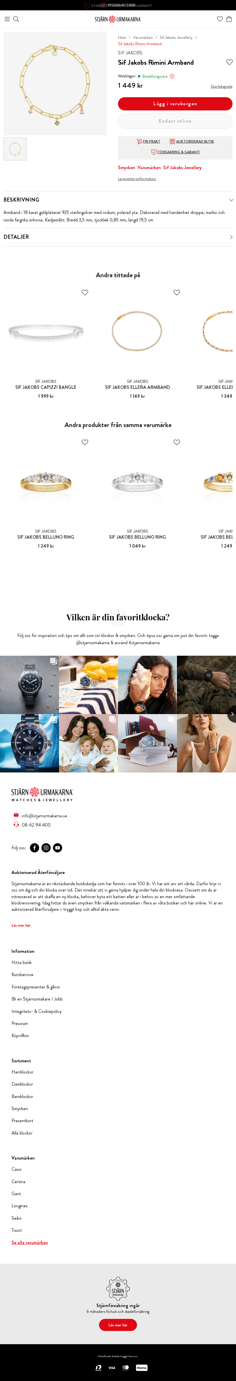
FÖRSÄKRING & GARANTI (179, 152)
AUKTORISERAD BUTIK (195, 141)
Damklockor (22, 1084)
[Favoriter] (220, 19)
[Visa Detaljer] (231, 237)
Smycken (126, 167)
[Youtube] (57, 847)
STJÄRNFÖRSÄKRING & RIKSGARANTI (121, 5)
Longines (20, 1206)
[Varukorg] (229, 19)
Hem (122, 37)
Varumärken (143, 37)
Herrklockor (22, 1072)
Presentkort (22, 1121)
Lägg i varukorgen (175, 103)
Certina (18, 1182)
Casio (17, 1169)
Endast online (175, 121)
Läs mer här (21, 925)
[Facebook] (34, 847)
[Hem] (118, 18)
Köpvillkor (20, 1035)
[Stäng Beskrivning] (231, 200)
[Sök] (16, 19)
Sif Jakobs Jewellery (176, 37)
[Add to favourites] (229, 62)
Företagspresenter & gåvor (36, 987)
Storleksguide (222, 86)
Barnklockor (22, 1096)
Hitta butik (22, 962)
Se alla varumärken (30, 1243)
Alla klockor (22, 1133)
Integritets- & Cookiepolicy (37, 1011)
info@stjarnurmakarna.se (44, 815)
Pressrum (20, 1023)
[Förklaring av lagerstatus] (172, 76)
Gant (16, 1194)
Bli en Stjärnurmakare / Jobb (37, 999)
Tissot (17, 1230)
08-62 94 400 (36, 825)
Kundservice (22, 974)
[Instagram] (46, 847)
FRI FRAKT (151, 141)
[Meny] (7, 19)
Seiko (17, 1218)
